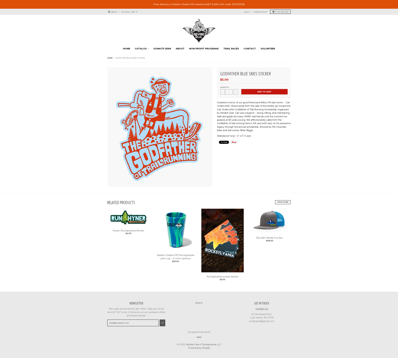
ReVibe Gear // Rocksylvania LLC (203, 344)
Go (162, 323)
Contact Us (262, 308)
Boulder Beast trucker (269, 237)
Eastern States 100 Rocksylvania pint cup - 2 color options (175, 257)
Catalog (141, 48)
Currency (125, 12)
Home (126, 48)
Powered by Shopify (199, 348)
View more (283, 202)
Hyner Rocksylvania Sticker (128, 230)
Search (199, 302)
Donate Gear (162, 48)
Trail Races (231, 48)
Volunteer (268, 48)
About (180, 48)
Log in (246, 12)
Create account (260, 12)
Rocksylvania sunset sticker (222, 276)
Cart (282, 12)
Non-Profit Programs (204, 48)
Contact (250, 48)
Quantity (224, 87)
